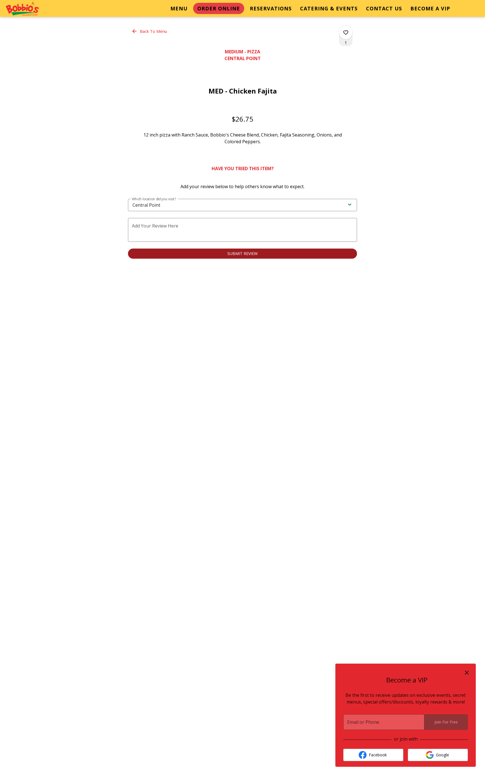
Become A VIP (430, 8)
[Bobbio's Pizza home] (29, 8)
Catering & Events (329, 8)
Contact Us (384, 8)
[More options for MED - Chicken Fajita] (346, 32)
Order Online (218, 8)
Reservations (271, 8)
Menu (178, 8)
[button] (149, 31)
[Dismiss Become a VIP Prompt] (466, 672)
